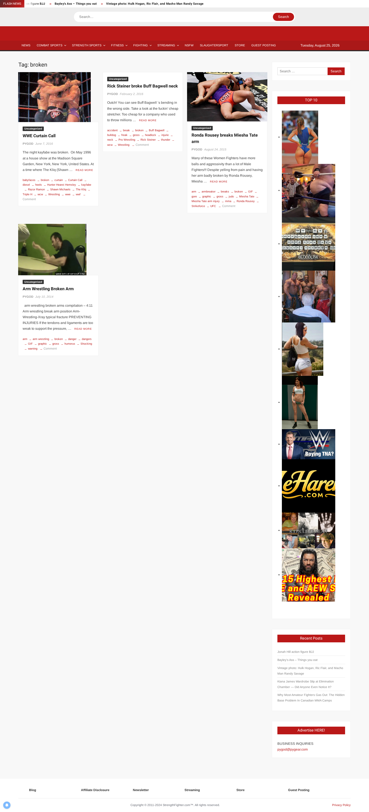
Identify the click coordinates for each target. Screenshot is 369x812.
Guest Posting (298, 790)
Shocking (86, 343)
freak (124, 135)
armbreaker (208, 191)
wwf (78, 194)
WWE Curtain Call (39, 136)
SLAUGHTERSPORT (214, 45)
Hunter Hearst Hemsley (61, 184)
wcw (40, 194)
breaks (225, 191)
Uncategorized (33, 128)
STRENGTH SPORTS (86, 45)
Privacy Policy (341, 805)
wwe (67, 194)
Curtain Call (75, 180)
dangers (87, 339)
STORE (240, 45)
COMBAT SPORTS (49, 45)
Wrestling (54, 194)
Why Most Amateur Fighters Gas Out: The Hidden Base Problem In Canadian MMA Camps (311, 697)
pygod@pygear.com (292, 749)
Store (240, 790)
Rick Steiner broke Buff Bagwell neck (142, 86)
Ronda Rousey (246, 201)
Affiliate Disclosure (95, 790)
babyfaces (29, 180)
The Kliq (81, 189)
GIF (250, 191)
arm (194, 191)
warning (32, 348)
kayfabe (86, 184)
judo (231, 196)
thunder (165, 139)
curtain (58, 180)
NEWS (26, 45)
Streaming (166, 45)
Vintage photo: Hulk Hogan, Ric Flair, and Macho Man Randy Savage (155, 3)
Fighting (140, 45)
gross (136, 135)
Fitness (117, 45)
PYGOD (28, 143)
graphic (206, 196)
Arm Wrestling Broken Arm (48, 289)
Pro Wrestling (127, 139)
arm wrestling (41, 339)
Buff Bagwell (156, 130)
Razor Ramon (36, 189)
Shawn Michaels (60, 189)
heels (38, 184)
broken (45, 180)
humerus (69, 343)
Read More (84, 170)
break (126, 130)
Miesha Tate (246, 196)
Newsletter (141, 790)
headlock (150, 135)
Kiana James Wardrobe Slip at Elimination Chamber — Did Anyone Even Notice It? (305, 684)
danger (72, 339)
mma (228, 201)
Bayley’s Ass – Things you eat (76, 3)
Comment (29, 199)
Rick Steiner (148, 139)
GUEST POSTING (263, 45)
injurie (165, 135)
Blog (32, 790)
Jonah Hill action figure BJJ (295, 651)
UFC (213, 206)
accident (112, 130)
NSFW (189, 45)
